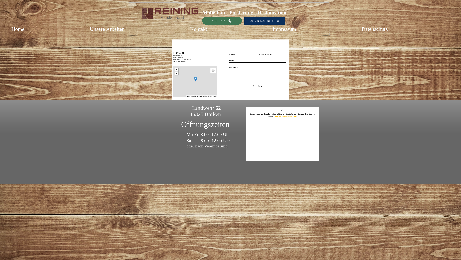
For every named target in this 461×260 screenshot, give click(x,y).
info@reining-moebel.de (182, 59)
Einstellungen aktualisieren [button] (286, 116)
